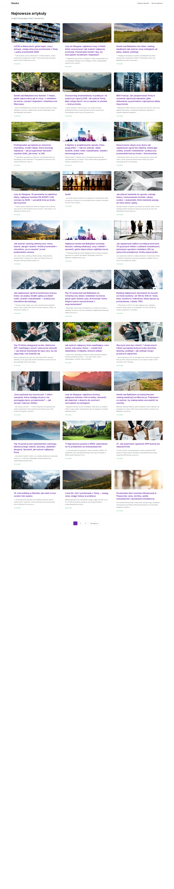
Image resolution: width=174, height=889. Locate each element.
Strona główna (157, 3)
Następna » (94, 523)
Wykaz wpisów (143, 3)
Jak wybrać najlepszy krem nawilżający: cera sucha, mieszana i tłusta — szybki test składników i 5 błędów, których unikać (87, 348)
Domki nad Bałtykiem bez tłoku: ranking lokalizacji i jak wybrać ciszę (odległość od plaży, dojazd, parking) (136, 49)
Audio (68, 194)
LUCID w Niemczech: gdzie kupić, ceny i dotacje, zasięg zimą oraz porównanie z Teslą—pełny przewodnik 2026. (35, 49)
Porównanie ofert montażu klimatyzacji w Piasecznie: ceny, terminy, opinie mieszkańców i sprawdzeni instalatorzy (136, 496)
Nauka (15, 3)
